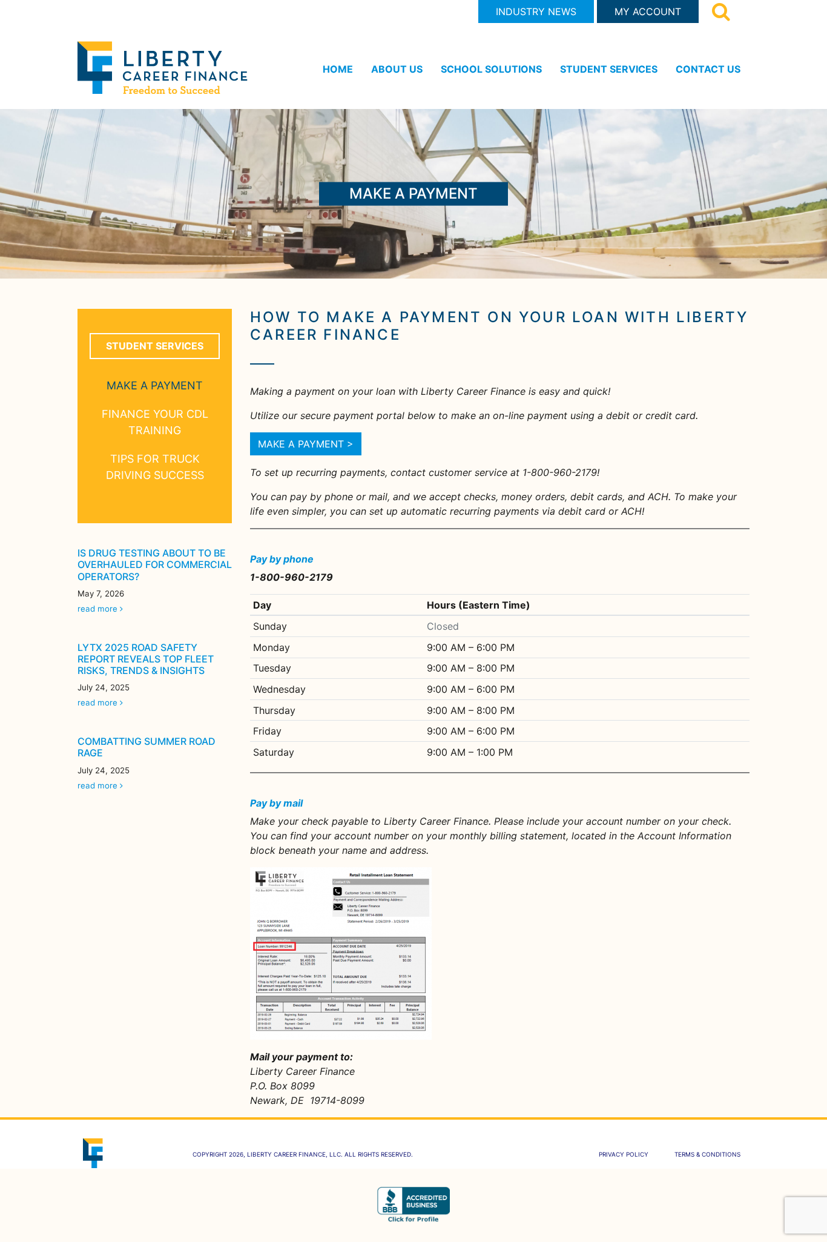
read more (97, 608)
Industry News (536, 11)
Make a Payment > (306, 444)
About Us (397, 69)
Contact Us (708, 69)
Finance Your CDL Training (155, 422)
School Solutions (491, 69)
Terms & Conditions (707, 1154)
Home (338, 69)
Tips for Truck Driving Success (155, 466)
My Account (647, 11)
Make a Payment (155, 385)
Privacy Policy (623, 1154)
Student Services (608, 69)
